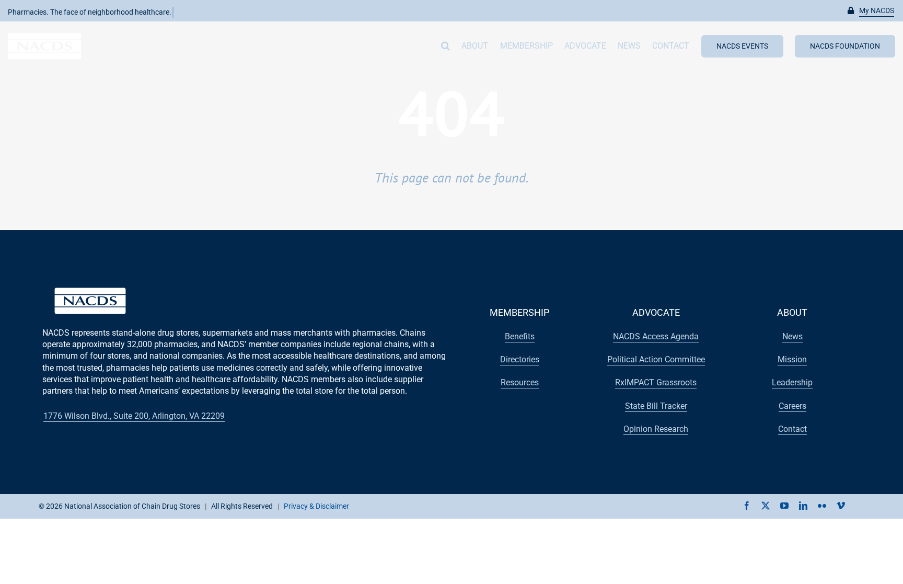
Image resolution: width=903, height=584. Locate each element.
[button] (871, 10)
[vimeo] (841, 505)
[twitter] (765, 505)
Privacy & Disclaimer (316, 506)
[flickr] (822, 505)
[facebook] (747, 505)
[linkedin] (803, 505)
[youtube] (784, 505)
